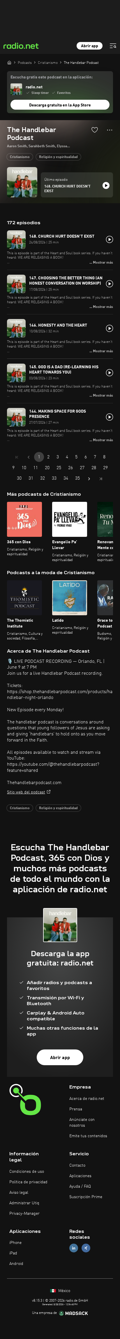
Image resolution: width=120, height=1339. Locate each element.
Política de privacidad (28, 1182)
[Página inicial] (9, 62)
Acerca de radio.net (86, 1099)
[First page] (17, 457)
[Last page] (100, 478)
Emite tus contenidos (88, 1136)
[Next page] (89, 478)
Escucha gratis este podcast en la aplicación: (51, 77)
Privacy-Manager (24, 1214)
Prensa (75, 1109)
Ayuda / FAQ (80, 1186)
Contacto (77, 1165)
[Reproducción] (106, 185)
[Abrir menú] (113, 45)
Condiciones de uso (26, 1172)
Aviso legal (18, 1193)
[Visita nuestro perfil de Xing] (86, 1248)
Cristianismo (20, 157)
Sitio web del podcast (26, 792)
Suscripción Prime (85, 1197)
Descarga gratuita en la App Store (60, 105)
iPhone (15, 1243)
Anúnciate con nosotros (82, 1123)
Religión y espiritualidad (58, 157)
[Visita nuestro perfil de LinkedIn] (73, 1248)
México (63, 1291)
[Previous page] (28, 457)
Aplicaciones (80, 1176)
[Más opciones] (109, 130)
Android (16, 1264)
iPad (13, 1253)
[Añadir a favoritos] (94, 129)
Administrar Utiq (24, 1203)
